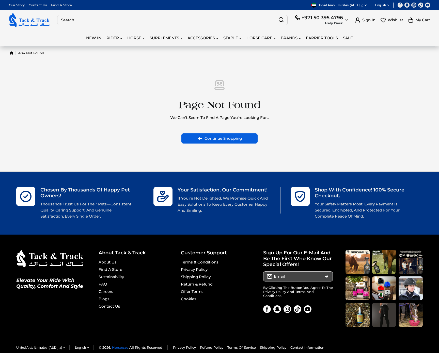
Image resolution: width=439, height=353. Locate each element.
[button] (419, 20)
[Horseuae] (29, 20)
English (380, 5)
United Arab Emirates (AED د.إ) (39, 347)
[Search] (281, 20)
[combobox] (172, 20)
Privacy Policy (274, 292)
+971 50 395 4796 (322, 18)
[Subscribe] (326, 276)
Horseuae (120, 347)
